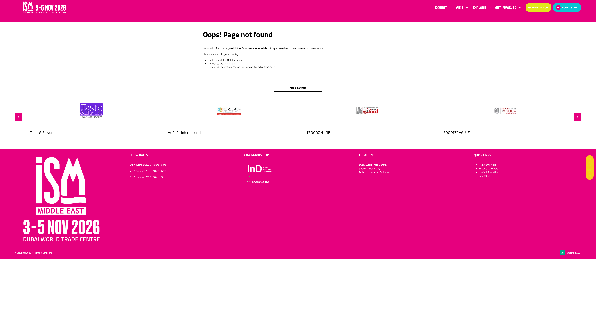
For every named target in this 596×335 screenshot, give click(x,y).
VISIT (459, 7)
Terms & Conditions (43, 252)
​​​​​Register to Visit (487, 164)
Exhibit (441, 7)
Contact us (484, 176)
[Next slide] (577, 117)
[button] (538, 7)
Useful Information (489, 172)
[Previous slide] (18, 117)
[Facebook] (589, 159)
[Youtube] (589, 170)
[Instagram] (589, 164)
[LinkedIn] (589, 176)
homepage (229, 63)
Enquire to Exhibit (488, 168)
